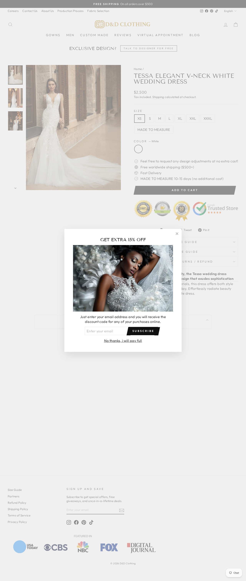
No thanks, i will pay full (123, 341)
